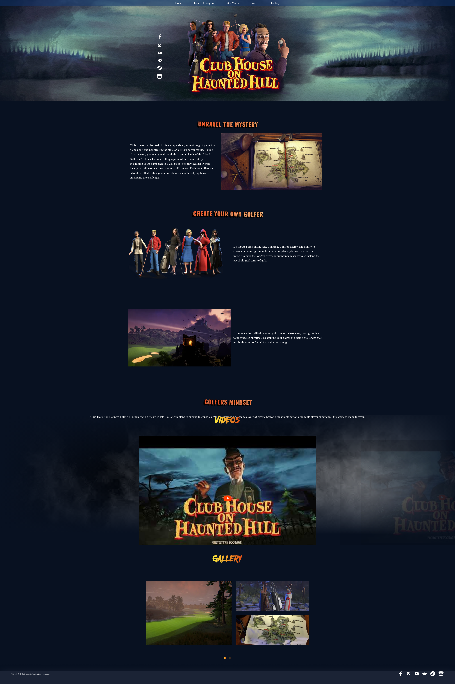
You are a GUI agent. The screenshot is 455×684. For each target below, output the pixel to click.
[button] (225, 658)
